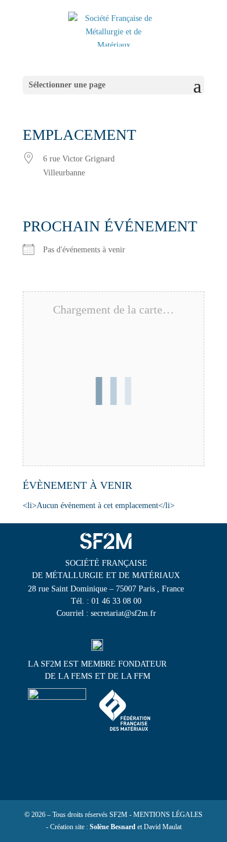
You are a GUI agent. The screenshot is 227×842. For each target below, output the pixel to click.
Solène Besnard (113, 827)
